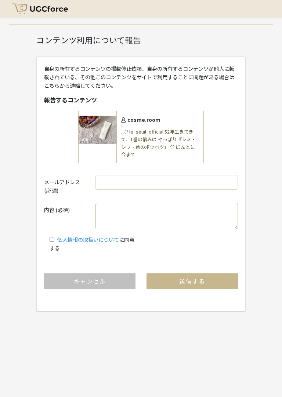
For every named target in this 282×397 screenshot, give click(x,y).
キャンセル (90, 281)
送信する (192, 281)
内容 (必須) (57, 210)
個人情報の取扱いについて (88, 239)
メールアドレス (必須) (62, 186)
